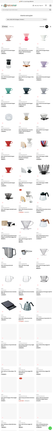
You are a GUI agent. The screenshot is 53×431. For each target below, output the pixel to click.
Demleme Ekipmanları (5, 48)
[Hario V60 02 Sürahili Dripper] (9, 64)
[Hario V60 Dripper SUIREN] (44, 170)
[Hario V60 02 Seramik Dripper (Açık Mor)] (44, 64)
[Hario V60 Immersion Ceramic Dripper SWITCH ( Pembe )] (26, 37)
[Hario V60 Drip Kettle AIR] (9, 252)
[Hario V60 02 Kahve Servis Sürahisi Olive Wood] (44, 223)
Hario (2, 47)
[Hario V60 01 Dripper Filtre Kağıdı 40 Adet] (9, 385)
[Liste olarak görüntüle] (50, 26)
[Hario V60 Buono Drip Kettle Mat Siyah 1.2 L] (9, 332)
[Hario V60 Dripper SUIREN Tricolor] (44, 143)
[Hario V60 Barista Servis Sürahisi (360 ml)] (9, 279)
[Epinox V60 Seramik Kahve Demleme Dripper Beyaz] (44, 385)
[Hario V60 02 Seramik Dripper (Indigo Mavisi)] (26, 90)
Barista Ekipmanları (23, 263)
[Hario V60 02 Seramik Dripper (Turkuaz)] (9, 90)
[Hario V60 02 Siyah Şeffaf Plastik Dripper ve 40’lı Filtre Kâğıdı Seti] (9, 223)
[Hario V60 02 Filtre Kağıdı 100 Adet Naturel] (26, 358)
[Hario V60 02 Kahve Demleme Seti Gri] (26, 196)
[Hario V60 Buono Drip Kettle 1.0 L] (44, 305)
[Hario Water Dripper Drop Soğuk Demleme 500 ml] (26, 332)
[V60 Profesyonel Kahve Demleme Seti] (26, 385)
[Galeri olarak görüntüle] (46, 26)
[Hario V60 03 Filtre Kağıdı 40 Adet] (26, 411)
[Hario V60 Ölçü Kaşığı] (26, 252)
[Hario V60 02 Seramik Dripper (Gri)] (44, 90)
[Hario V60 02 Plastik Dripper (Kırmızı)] (9, 143)
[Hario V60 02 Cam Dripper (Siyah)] (44, 117)
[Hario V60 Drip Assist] (9, 117)
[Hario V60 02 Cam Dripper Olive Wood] (26, 64)
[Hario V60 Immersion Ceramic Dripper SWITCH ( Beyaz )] (26, 117)
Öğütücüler (38, 422)
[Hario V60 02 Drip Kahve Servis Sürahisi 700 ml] (44, 196)
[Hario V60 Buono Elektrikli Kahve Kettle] (9, 411)
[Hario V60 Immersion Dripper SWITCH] (26, 170)
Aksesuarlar (38, 75)
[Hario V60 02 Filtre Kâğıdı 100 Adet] (44, 358)
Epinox (37, 394)
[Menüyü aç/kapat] (2, 5)
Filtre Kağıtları (39, 343)
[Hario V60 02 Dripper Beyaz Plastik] (44, 37)
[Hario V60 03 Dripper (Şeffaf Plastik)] (44, 252)
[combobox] (26, 9)
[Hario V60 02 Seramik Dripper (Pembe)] (9, 37)
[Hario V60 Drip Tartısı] (9, 305)
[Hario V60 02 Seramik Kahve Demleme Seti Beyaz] (26, 143)
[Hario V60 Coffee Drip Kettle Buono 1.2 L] (26, 305)
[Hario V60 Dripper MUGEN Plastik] (9, 196)
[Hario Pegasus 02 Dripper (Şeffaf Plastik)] (44, 279)
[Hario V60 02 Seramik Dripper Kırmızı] (9, 170)
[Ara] (50, 10)
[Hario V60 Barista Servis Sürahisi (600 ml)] (26, 279)
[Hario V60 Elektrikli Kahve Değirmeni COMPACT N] (44, 411)
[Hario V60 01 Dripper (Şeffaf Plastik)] (26, 224)
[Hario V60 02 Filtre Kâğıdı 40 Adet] (44, 332)
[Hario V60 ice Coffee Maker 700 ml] (9, 358)
